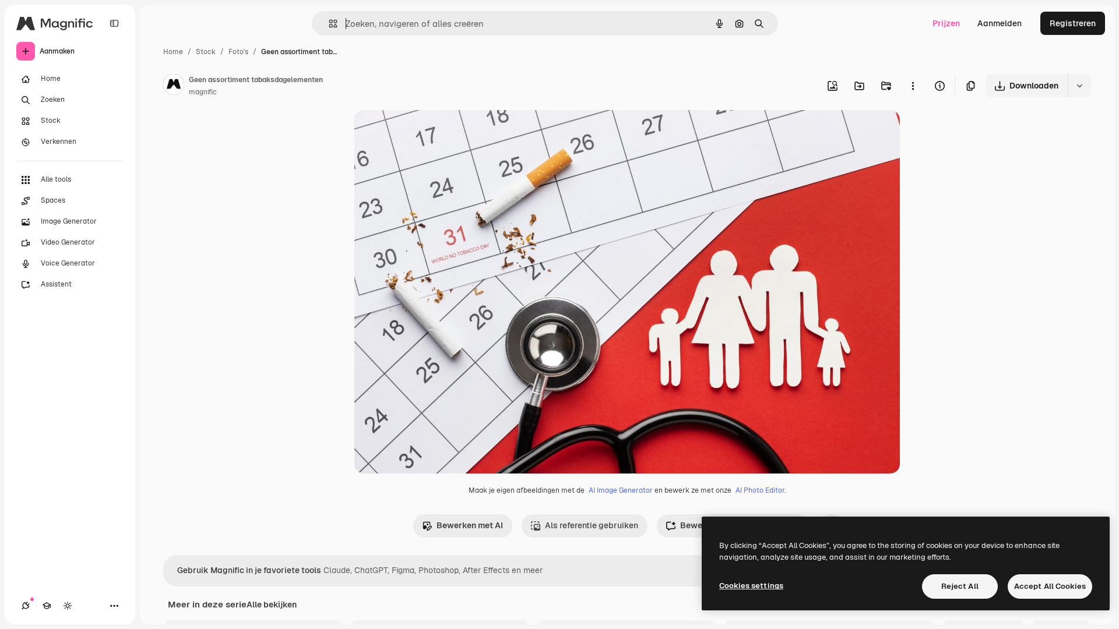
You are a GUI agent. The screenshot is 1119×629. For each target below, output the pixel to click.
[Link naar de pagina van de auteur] (173, 86)
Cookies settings (751, 586)
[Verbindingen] (25, 605)
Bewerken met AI (470, 525)
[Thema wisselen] (67, 605)
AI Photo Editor (760, 490)
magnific (203, 92)
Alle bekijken (272, 604)
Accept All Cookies (1050, 586)
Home (173, 51)
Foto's (238, 51)
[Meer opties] (912, 85)
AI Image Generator (621, 490)
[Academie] (46, 605)
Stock (206, 51)
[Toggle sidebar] (114, 23)
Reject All (960, 586)
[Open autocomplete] (328, 23)
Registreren (1073, 23)
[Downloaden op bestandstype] (1079, 85)
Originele (431, 132)
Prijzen (946, 23)
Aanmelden (999, 23)
